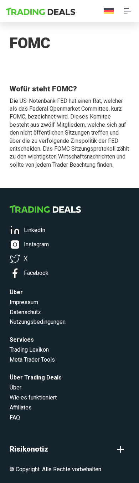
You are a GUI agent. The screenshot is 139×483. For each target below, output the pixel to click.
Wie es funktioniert (33, 397)
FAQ (15, 417)
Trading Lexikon (29, 349)
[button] (69, 449)
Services (22, 339)
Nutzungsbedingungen (38, 321)
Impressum (24, 302)
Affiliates (21, 407)
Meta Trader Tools (32, 359)
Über (15, 387)
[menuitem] (108, 11)
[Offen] (127, 11)
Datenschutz (25, 312)
